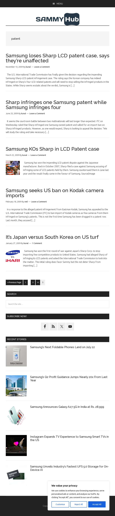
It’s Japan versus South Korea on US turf (52, 237)
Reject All (79, 504)
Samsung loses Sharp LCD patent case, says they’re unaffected (57, 58)
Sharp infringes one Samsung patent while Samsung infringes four (56, 104)
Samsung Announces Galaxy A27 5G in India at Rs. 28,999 (67, 407)
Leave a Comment (42, 67)
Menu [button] (60, 3)
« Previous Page (14, 283)
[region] (78, 495)
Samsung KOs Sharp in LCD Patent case (52, 149)
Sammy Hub (57, 19)
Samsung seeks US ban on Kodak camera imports (55, 192)
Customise (60, 504)
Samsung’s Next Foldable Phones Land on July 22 (62, 347)
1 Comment (37, 243)
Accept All (96, 504)
